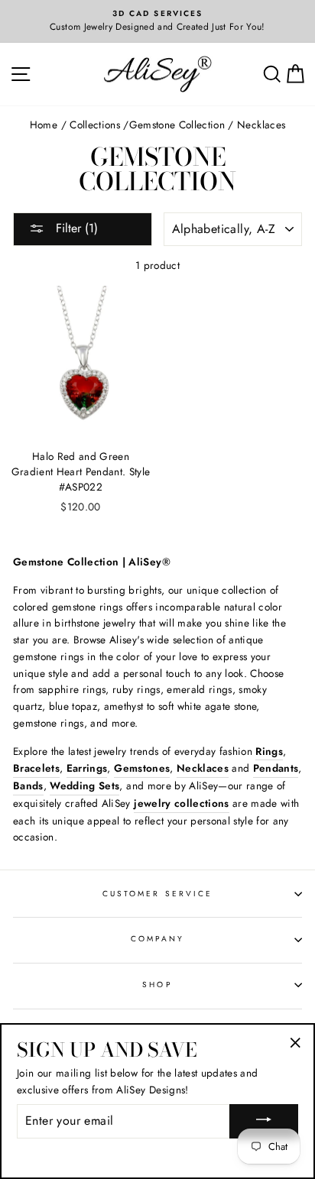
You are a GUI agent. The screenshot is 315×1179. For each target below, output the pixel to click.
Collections (95, 124)
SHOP (157, 984)
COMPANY (157, 938)
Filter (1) (75, 228)
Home (43, 124)
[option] (157, 21)
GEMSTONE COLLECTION (177, 124)
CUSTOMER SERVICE (157, 893)
